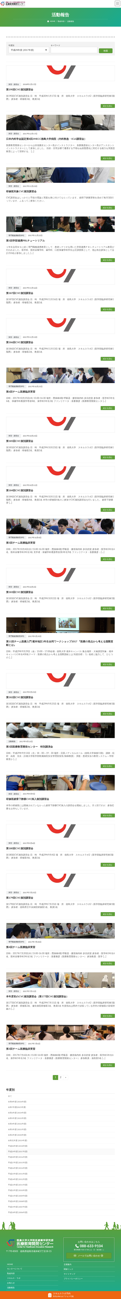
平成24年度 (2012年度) (17, 1179)
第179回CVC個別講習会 (19, 898)
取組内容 (11, 1273)
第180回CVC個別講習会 (19, 848)
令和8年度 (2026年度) (17, 1102)
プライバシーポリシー (73, 1278)
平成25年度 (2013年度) (17, 1174)
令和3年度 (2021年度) (17, 1129)
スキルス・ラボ (13, 1278)
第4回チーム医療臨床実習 (20, 947)
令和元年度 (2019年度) (17, 1140)
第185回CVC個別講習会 (19, 441)
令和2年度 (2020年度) (17, 1135)
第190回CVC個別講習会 (19, 89)
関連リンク (68, 1269)
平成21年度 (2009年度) (17, 1196)
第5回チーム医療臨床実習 (20, 543)
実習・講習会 (14, 84)
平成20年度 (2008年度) (17, 1201)
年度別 (11, 45)
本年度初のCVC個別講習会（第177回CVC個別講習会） (37, 996)
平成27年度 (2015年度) (17, 1163)
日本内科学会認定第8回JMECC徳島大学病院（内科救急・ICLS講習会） (46, 139)
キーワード (55, 45)
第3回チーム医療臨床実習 (20, 1049)
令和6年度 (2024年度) (17, 1113)
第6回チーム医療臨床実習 (20, 391)
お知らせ (11, 1283)
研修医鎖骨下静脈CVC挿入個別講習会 (27, 799)
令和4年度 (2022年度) (17, 1124)
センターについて (14, 1269)
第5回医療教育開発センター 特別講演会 (29, 746)
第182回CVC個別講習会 (19, 697)
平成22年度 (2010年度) (17, 1190)
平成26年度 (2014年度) (17, 1168)
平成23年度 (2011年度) (17, 1185)
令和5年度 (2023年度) (17, 1118)
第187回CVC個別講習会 (19, 293)
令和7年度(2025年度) (17, 1107)
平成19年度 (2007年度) (17, 1207)
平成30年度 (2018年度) (17, 1146)
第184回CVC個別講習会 (19, 490)
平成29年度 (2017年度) (17, 1151)
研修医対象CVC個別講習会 (21, 191)
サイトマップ (69, 1274)
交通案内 (67, 1264)
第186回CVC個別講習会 (19, 342)
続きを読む (107, 106)
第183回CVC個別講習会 (19, 592)
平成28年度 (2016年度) (17, 1157)
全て (10, 1096)
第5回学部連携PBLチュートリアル (25, 240)
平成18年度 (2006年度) (17, 1212)
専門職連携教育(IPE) (16, 235)
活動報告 (12, 741)
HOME (10, 1264)
